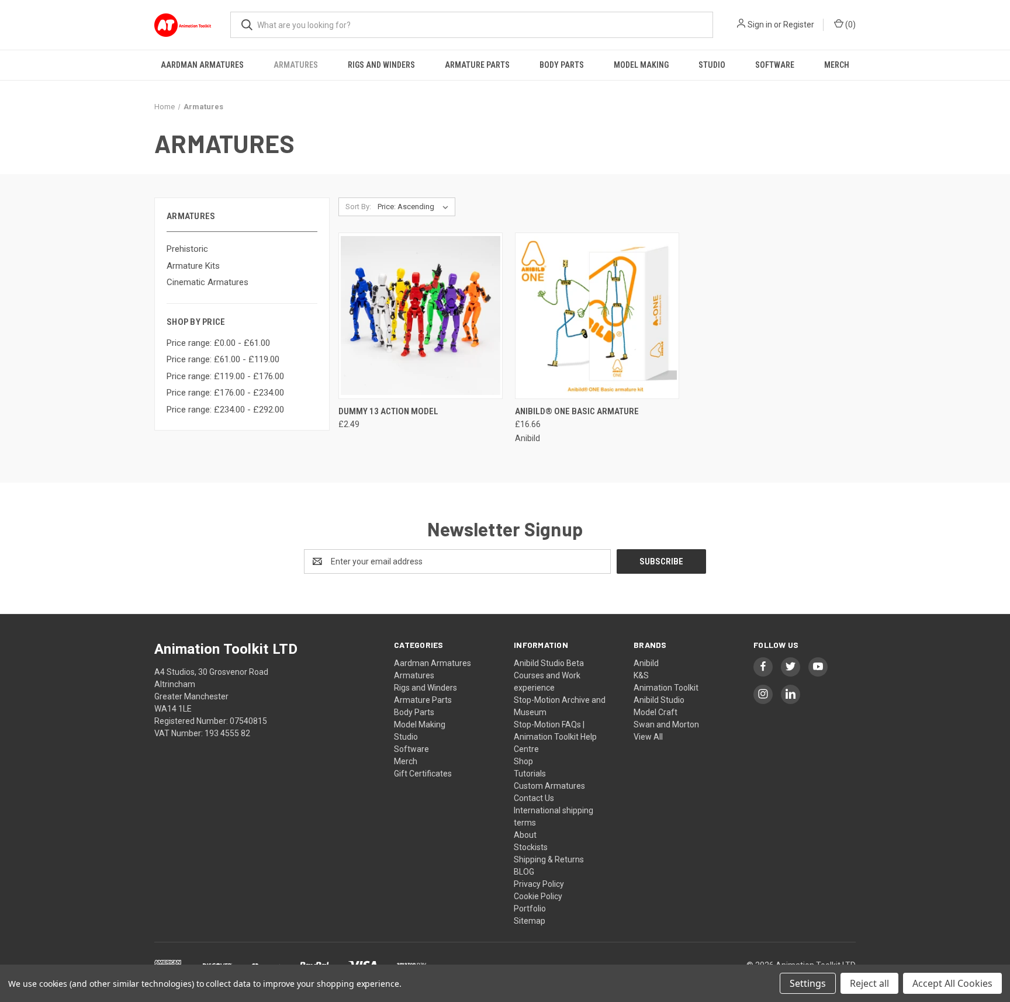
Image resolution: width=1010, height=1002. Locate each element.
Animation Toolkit (666, 687)
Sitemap (529, 920)
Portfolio (530, 908)
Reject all (869, 983)
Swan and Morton (666, 724)
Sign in (760, 24)
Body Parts (561, 65)
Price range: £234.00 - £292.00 (225, 409)
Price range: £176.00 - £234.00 (225, 392)
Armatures (296, 65)
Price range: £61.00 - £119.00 (223, 359)
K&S (641, 675)
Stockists (531, 847)
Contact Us (534, 798)
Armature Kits (193, 266)
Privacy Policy (539, 884)
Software (774, 65)
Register (798, 24)
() (849, 24)
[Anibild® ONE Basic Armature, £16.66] (597, 316)
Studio (711, 65)
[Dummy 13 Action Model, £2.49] (420, 316)
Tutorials (530, 773)
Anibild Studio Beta (549, 663)
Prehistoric (187, 249)
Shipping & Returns (549, 859)
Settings (808, 983)
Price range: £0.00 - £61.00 (218, 343)
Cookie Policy (538, 896)
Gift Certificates (423, 773)
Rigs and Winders (381, 65)
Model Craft (655, 712)
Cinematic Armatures (207, 282)
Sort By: (358, 206)
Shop (523, 761)
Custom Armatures (549, 785)
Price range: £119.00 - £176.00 (225, 376)
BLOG (524, 871)
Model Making (641, 65)
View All (648, 736)
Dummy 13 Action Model (388, 411)
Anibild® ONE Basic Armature (577, 411)
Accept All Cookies (952, 983)
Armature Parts (477, 65)
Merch (836, 65)
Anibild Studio (659, 700)
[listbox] (415, 207)
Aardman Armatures (202, 65)
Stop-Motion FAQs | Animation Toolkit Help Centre (555, 737)
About (525, 835)
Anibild (646, 663)
